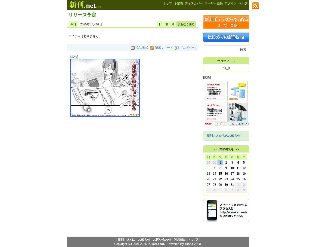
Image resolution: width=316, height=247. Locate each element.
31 (232, 184)
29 (208, 162)
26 (244, 179)
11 (238, 168)
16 (226, 173)
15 (220, 173)
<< (215, 149)
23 (226, 179)
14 (214, 173)
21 (214, 179)
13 (208, 173)
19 (244, 173)
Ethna (189, 244)
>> (237, 149)
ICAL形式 (141, 47)
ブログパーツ (188, 47)
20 (208, 179)
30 (214, 162)
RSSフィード (163, 47)
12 (244, 168)
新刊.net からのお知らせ (223, 135)
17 (232, 173)
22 (220, 179)
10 (232, 168)
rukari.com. (157, 244)
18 (238, 173)
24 (232, 179)
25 (238, 179)
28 (214, 184)
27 (208, 184)
